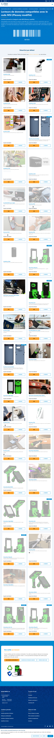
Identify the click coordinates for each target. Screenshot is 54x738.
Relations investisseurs (32, 700)
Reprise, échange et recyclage (33, 713)
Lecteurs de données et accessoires (20, 8)
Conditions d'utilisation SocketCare (7, 718)
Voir (8, 82)
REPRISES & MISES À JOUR (43, 660)
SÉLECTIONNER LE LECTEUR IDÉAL (11, 660)
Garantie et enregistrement (33, 718)
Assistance (30, 721)
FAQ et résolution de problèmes (33, 716)
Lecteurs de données (33, 8)
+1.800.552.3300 (9, 699)
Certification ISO (31, 702)
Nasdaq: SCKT (4, 702)
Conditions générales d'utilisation (7, 713)
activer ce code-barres (34, 54)
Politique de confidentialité (6, 716)
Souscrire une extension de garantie (28, 660)
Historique (30, 695)
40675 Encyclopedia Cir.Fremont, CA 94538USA (5, 696)
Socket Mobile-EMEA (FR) (6, 8)
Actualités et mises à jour (32, 697)
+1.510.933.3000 (9, 700)
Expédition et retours (5, 721)
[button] (52, 1)
